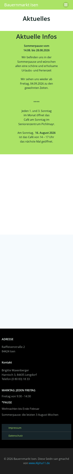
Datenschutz (15, 435)
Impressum (14, 427)
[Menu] (66, 5)
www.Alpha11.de (39, 463)
